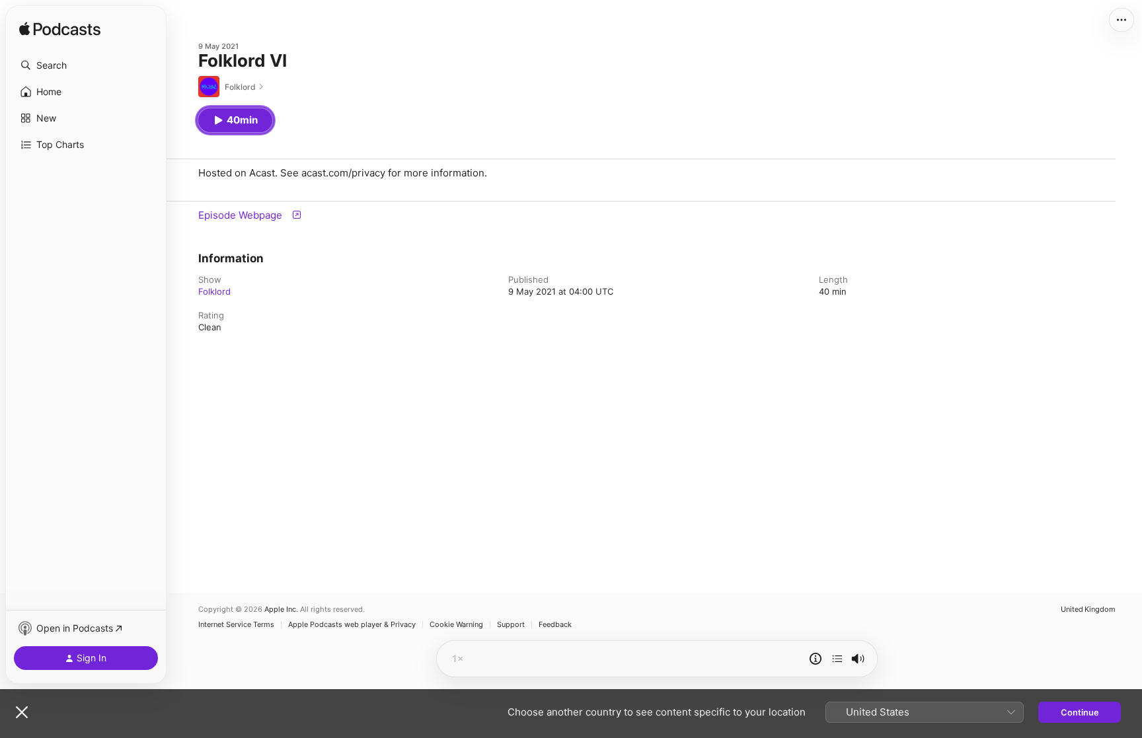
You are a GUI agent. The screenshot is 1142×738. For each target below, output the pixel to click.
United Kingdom (1088, 609)
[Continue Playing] (837, 658)
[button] (86, 65)
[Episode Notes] (815, 658)
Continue (1080, 712)
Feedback (555, 624)
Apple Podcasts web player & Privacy (352, 624)
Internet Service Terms (236, 624)
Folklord (214, 291)
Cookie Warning (456, 624)
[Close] (22, 712)
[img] (59, 29)
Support (511, 624)
